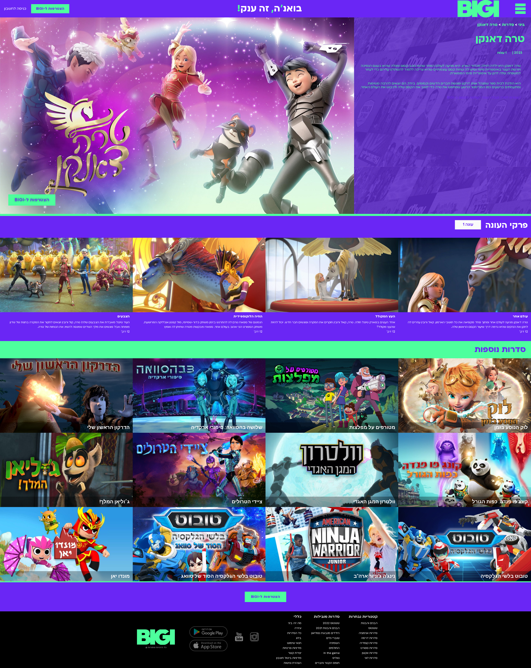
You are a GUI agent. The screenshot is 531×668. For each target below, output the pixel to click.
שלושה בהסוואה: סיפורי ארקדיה (226, 427)
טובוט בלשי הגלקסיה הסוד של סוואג (221, 576)
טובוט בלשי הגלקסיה (504, 576)
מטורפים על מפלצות (372, 427)
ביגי (521, 24)
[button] (520, 9)
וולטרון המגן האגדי (374, 502)
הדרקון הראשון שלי (108, 427)
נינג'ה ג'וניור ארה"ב (374, 576)
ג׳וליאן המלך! (114, 502)
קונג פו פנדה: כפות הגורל (500, 502)
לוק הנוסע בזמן (511, 427)
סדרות (508, 24)
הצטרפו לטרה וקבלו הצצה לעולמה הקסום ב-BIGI (484, 97)
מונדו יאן (120, 576)
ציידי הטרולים (247, 502)
